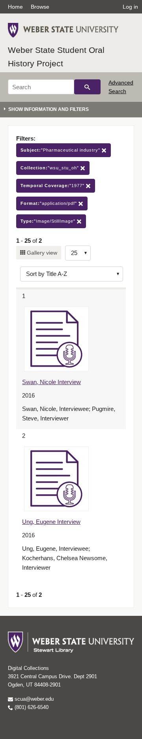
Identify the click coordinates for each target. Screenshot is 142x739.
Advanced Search (120, 86)
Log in (130, 7)
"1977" (53, 185)
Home (15, 7)
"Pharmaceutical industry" (61, 150)
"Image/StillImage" (49, 221)
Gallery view (41, 252)
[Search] (87, 86)
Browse (40, 7)
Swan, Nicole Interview (51, 382)
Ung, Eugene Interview (51, 521)
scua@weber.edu (33, 699)
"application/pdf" (49, 203)
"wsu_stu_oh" (50, 167)
